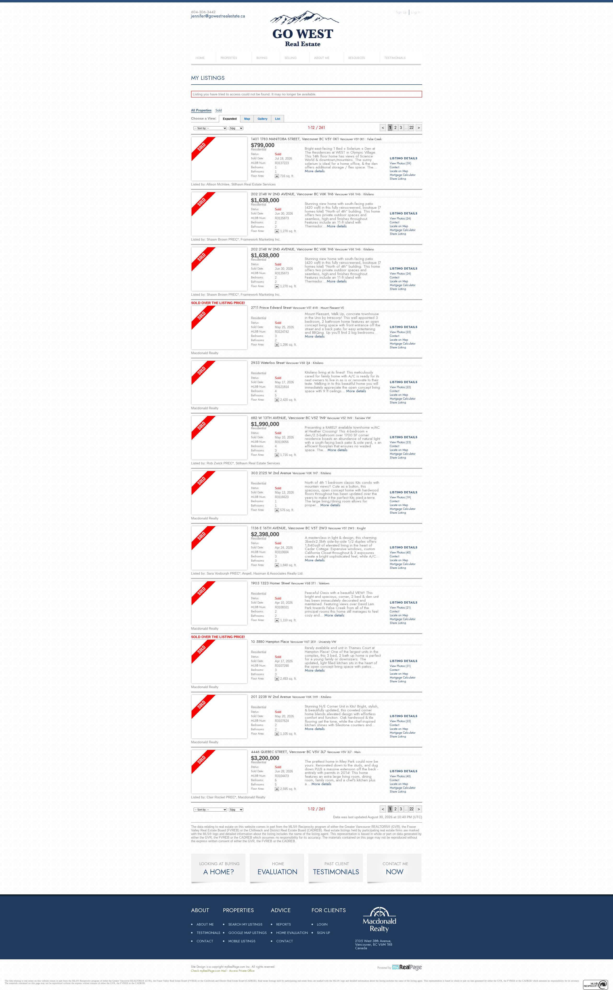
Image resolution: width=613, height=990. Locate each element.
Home (200, 58)
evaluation (277, 872)
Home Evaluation (292, 932)
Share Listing (398, 179)
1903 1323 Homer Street (290, 583)
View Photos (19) (400, 497)
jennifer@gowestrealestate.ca (218, 16)
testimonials (336, 872)
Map (247, 119)
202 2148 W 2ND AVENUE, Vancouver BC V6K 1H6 (312, 194)
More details (315, 171)
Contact (394, 167)
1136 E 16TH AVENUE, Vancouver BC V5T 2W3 (308, 528)
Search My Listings (245, 924)
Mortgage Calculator (402, 175)
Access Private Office (242, 971)
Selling (291, 58)
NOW (394, 872)
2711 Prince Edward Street (297, 307)
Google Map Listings (247, 932)
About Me (321, 58)
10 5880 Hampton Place (293, 641)
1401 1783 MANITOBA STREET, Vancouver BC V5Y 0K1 (316, 139)
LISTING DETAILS (403, 158)
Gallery (262, 119)
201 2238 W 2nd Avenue (291, 696)
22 (411, 127)
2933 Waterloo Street (287, 362)
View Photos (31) (400, 666)
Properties (229, 58)
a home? (218, 872)
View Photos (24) (400, 218)
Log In (415, 12)
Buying (261, 58)
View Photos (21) (400, 607)
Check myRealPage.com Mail (209, 971)
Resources (356, 58)
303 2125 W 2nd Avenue (291, 473)
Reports (283, 924)
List (277, 119)
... (406, 127)
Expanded (230, 119)
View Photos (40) (400, 552)
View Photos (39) (400, 163)
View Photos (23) (400, 442)
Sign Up (401, 12)
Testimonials (395, 58)
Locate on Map (399, 171)
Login (322, 924)
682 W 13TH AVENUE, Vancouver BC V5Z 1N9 (311, 417)
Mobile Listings (241, 941)
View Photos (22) (400, 332)
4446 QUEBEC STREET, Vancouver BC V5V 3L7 (306, 751)
